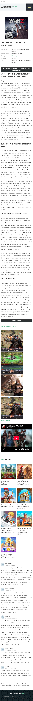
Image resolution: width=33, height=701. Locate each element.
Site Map (16, 696)
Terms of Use (25, 698)
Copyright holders (15, 698)
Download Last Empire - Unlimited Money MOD (16, 69)
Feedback (6, 698)
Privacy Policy (25, 696)
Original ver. (16, 321)
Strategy (14, 56)
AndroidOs (9, 7)
